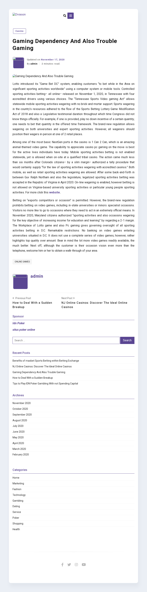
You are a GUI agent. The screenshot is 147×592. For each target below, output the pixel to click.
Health (16, 529)
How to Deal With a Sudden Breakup (33, 377)
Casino (19, 31)
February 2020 (21, 454)
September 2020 (22, 414)
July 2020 (18, 426)
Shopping (18, 523)
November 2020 (22, 403)
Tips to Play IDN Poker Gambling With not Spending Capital (45, 383)
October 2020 (20, 408)
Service (17, 512)
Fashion (17, 489)
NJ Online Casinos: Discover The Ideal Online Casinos (42, 366)
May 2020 (18, 437)
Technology (19, 495)
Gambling (18, 500)
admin (34, 64)
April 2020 (18, 443)
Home (16, 477)
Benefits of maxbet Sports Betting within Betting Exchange (46, 360)
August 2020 (20, 420)
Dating (16, 506)
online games (22, 261)
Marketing (18, 483)
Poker (16, 517)
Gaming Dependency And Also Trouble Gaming (39, 372)
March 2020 (19, 449)
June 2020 (19, 431)
